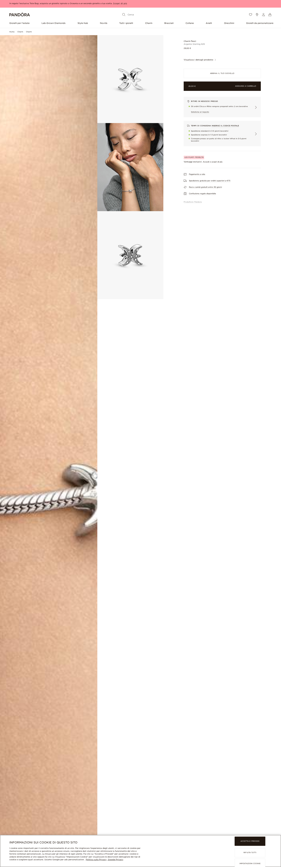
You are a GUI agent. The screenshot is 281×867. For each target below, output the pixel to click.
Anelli (209, 23)
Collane (190, 23)
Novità (103, 23)
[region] (140, 851)
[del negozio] (257, 14)
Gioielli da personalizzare (259, 23)
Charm (148, 23)
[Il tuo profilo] (263, 14)
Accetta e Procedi (250, 841)
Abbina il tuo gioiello (222, 73)
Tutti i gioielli (126, 23)
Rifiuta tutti (250, 852)
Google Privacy (115, 860)
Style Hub (83, 23)
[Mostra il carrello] (270, 14)
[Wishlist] (250, 14)
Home (11, 32)
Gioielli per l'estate (19, 23)
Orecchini (229, 23)
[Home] (19, 15)
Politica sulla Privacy (96, 860)
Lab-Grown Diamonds (53, 23)
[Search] (123, 14)
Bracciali (169, 23)
